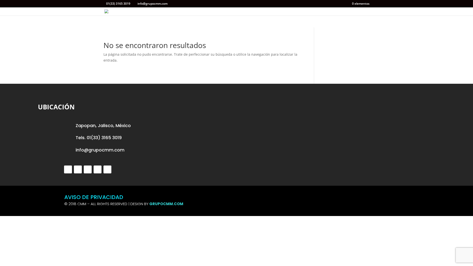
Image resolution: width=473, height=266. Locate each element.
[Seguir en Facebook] (78, 169)
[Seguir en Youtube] (107, 169)
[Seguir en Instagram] (88, 169)
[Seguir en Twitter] (68, 169)
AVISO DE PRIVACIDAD (93, 197)
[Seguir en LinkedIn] (97, 169)
